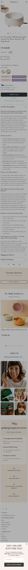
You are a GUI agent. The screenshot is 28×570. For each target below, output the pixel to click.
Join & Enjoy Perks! (14, 564)
